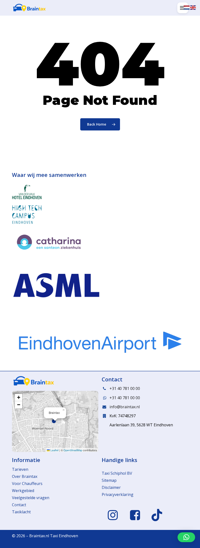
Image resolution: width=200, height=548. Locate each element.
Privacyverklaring (117, 494)
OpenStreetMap (72, 450)
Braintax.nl (39, 535)
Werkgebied (23, 490)
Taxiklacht (21, 512)
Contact (19, 504)
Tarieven (20, 469)
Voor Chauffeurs (27, 483)
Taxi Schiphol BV (117, 473)
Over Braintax (24, 476)
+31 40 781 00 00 (125, 388)
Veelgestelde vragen (30, 497)
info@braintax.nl (125, 406)
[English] (193, 7)
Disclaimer (111, 487)
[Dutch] (187, 7)
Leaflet (54, 450)
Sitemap (109, 480)
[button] (182, 7)
